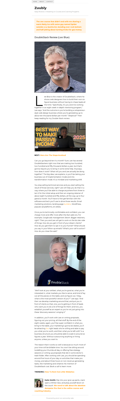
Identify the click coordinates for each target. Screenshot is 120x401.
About (41, 1)
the (47, 328)
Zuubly (40, 8)
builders (67, 204)
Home (35, 1)
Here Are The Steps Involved (53, 155)
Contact (49, 1)
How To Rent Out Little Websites (59, 372)
